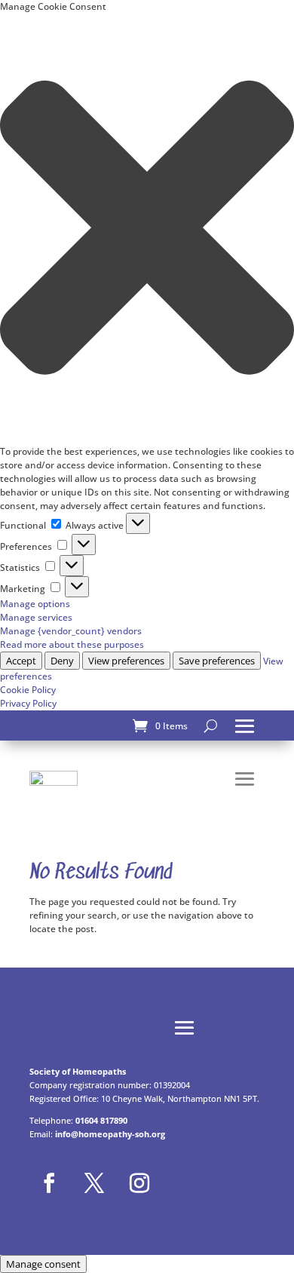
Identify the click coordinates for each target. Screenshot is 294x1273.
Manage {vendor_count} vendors (71, 630)
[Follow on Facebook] (49, 1183)
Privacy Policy (28, 703)
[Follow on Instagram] (139, 1183)
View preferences (126, 660)
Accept (21, 660)
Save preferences (217, 660)
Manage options (35, 603)
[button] (147, 229)
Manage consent (43, 1264)
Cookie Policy (28, 689)
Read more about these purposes (72, 644)
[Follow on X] (94, 1183)
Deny (62, 660)
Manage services (36, 617)
